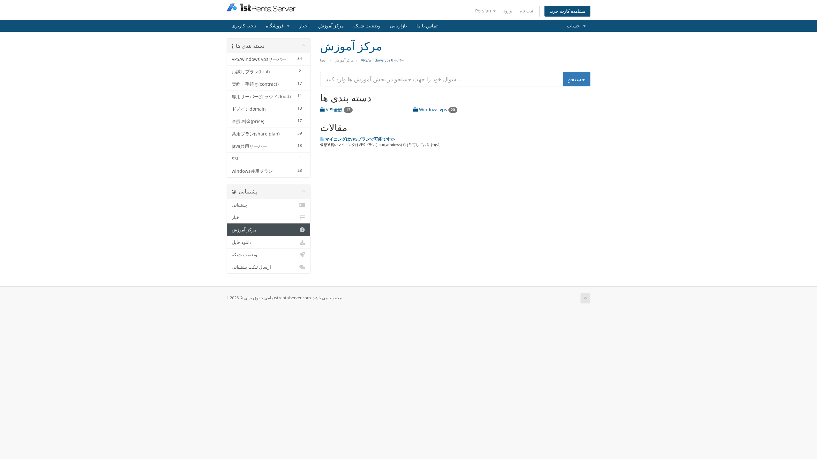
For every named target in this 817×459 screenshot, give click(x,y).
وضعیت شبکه (366, 26)
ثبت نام (526, 11)
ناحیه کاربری (243, 26)
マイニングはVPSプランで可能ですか (359, 139)
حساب (574, 26)
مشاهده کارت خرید (567, 11)
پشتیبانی (239, 205)
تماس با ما (427, 26)
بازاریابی (398, 26)
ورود (507, 11)
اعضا (323, 60)
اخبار (304, 26)
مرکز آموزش (331, 26)
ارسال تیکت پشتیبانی (251, 267)
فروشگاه (276, 26)
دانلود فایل (241, 242)
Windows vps (436, 109)
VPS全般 (337, 109)
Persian (483, 11)
